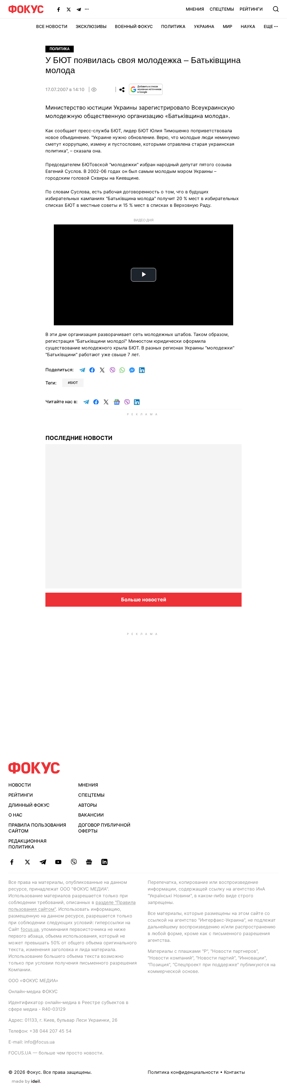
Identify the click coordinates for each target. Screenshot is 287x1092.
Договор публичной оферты (104, 828)
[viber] (73, 862)
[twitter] (27, 862)
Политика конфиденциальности (183, 1072)
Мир (227, 26)
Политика (173, 26)
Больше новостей (143, 599)
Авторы (87, 805)
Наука (248, 26)
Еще (268, 26)
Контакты (234, 1072)
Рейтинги (251, 9)
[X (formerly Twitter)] (69, 9)
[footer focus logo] (34, 768)
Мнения (195, 9)
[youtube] (58, 862)
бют (74, 383)
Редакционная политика (27, 844)
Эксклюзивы (91, 26)
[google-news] (89, 862)
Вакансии (91, 815)
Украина (204, 26)
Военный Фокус (134, 26)
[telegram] (42, 862)
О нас (15, 815)
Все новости (51, 26)
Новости (19, 785)
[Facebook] (59, 9)
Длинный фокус (29, 805)
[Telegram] (79, 9)
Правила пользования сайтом (37, 828)
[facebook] (12, 862)
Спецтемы (222, 9)
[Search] (276, 9)
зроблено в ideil (26, 1082)
